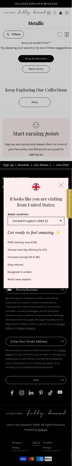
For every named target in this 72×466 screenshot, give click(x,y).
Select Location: (18, 214)
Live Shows (41, 165)
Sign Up (8, 165)
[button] (61, 185)
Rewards (23, 165)
